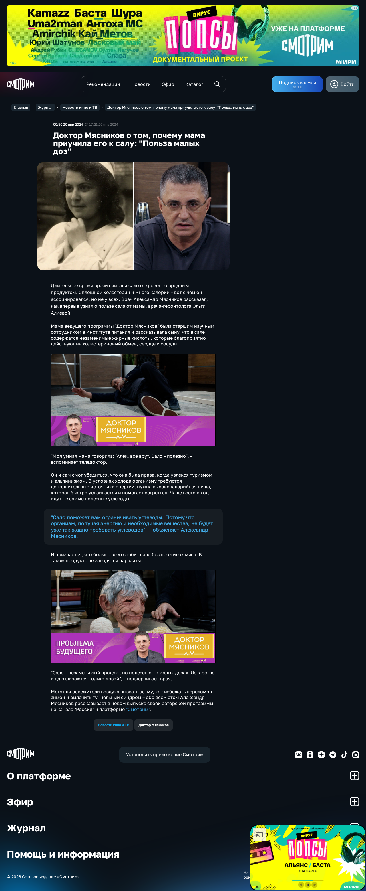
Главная (21, 107)
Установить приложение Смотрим (165, 754)
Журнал (45, 107)
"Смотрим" (138, 709)
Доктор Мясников (153, 725)
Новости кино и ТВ (80, 107)
